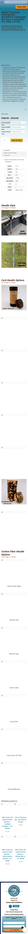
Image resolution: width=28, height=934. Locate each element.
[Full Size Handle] (14, 267)
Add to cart (16, 140)
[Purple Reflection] (14, 763)
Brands (7, 26)
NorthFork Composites (16, 26)
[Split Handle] (14, 235)
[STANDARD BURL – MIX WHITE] (14, 512)
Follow (16, 906)
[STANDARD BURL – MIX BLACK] (14, 504)
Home (2, 26)
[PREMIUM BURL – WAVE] (14, 448)
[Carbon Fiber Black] (14, 560)
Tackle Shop (21, 7)
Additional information (10, 153)
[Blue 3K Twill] (14, 628)
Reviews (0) (7, 155)
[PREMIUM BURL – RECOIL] (14, 415)
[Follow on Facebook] (10, 906)
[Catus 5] (14, 318)
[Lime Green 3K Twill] (14, 729)
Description (7, 150)
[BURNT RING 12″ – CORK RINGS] (14, 310)
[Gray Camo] (14, 695)
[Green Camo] (14, 662)
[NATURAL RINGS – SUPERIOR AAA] (14, 350)
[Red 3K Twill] (14, 594)
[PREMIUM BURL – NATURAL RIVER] (14, 383)
